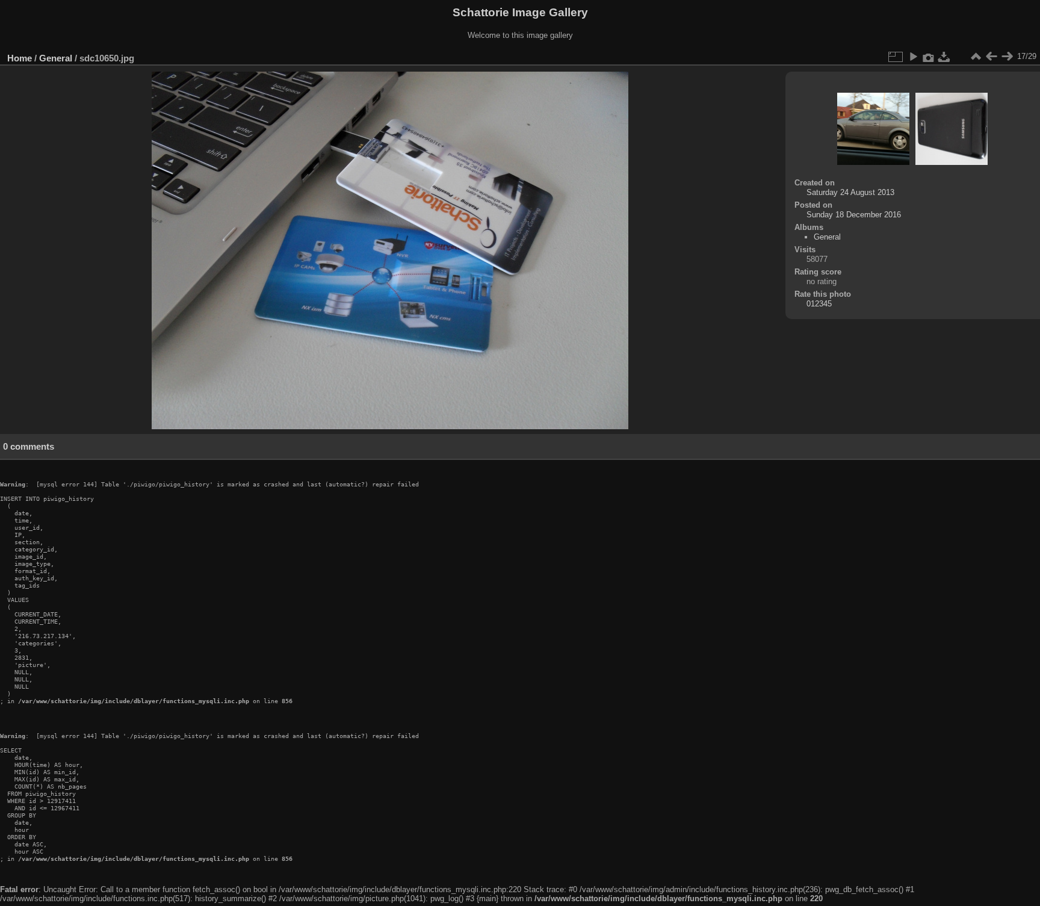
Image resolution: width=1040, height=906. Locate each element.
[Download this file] (944, 56)
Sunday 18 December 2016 (853, 214)
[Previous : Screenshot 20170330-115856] (991, 56)
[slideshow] (913, 56)
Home (19, 58)
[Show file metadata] (928, 56)
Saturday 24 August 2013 (850, 192)
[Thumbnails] (975, 56)
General (55, 58)
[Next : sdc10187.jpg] (1007, 56)
